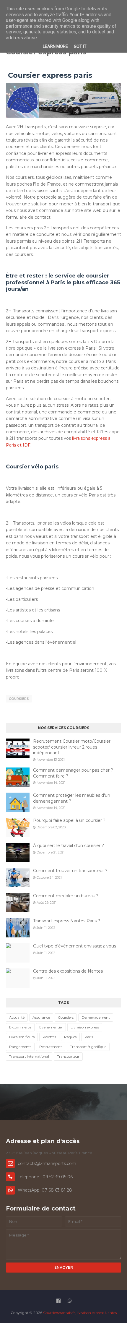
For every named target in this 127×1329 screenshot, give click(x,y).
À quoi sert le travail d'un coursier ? (68, 845)
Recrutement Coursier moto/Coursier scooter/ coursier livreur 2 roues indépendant (71, 747)
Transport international (29, 1056)
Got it (80, 46)
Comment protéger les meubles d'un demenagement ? (71, 798)
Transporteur (68, 1056)
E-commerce (20, 1027)
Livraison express (85, 1027)
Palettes (49, 1037)
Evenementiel (51, 1027)
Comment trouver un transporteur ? (70, 870)
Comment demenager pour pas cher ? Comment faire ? (73, 773)
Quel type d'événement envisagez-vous (74, 946)
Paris (88, 1037)
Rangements (20, 1046)
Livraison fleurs (22, 1037)
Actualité (17, 1017)
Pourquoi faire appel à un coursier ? (69, 820)
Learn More (55, 46)
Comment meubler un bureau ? (65, 895)
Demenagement (96, 1017)
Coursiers (19, 699)
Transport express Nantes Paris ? (66, 921)
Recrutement (50, 1046)
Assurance (41, 1017)
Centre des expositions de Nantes (68, 971)
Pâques (70, 1037)
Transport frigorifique (88, 1046)
